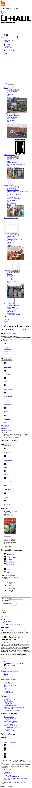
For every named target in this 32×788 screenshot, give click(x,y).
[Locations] (7, 35)
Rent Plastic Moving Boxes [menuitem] (14, 246)
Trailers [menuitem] (6, 88)
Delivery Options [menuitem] (11, 159)
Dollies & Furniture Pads (10, 705)
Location (4, 577)
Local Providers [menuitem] (11, 275)
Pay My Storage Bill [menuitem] (12, 200)
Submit (4, 612)
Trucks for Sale (8, 359)
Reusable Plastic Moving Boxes (12, 710)
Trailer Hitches (7, 404)
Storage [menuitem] (6, 185)
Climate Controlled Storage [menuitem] (14, 194)
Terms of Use (7, 775)
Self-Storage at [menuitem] (13, 190)
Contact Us (7, 682)
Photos (7, 349)
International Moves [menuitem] (12, 162)
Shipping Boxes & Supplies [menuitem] (14, 239)
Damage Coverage (9, 724)
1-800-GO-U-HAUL (10, 663)
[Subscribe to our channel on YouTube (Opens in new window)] (5, 757)
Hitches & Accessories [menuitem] (13, 97)
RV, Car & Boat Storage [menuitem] (13, 195)
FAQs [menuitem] (8, 95)
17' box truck (11, 585)
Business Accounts (9, 717)
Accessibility (7, 691)
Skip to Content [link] (5, 13)
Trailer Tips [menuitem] (10, 94)
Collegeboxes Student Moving (12, 727)
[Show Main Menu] (2, 15)
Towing (6, 114)
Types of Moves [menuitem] (11, 279)
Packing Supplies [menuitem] (11, 238)
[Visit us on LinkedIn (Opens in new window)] (5, 753)
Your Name (5, 600)
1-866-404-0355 (9, 621)
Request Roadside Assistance (10, 671)
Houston (6, 321)
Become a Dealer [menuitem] (8, 43)
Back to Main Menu (13, 89)
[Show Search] (4, 35)
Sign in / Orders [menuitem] (9, 50)
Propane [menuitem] (6, 303)
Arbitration (7, 772)
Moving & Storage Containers (14, 707)
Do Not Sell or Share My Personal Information (16, 778)
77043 (5, 322)
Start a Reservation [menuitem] (12, 91)
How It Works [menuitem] (11, 277)
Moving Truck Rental (9, 699)
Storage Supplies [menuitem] (11, 204)
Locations (8, 779)
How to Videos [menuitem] (11, 92)
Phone (4, 602)
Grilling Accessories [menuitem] (12, 308)
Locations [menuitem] (8, 44)
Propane (11, 303)
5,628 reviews (12, 333)
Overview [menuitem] (9, 274)
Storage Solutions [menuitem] (11, 245)
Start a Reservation (12, 117)
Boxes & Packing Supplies (11, 233)
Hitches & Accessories (10, 718)
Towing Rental (8, 703)
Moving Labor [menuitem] (8, 270)
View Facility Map (5, 351)
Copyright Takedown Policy (11, 776)
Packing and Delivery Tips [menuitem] (16, 164)
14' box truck (11, 583)
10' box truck (11, 582)
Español (6, 675)
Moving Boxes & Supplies (11, 722)
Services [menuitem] (9, 278)
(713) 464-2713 (5, 343)
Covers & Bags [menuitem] (11, 240)
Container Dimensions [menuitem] (13, 167)
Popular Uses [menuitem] (10, 161)
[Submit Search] (17, 37)
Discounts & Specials (9, 730)
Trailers (11, 88)
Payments (6, 686)
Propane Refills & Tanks (10, 725)
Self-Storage (7, 381)
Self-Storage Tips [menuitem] (11, 203)
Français (6, 674)
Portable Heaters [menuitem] (11, 311)
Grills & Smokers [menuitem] (11, 310)
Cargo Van (11, 590)
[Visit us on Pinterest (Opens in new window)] (5, 750)
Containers (20, 155)
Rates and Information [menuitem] (13, 158)
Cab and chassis (12, 587)
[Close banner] (2, 1)
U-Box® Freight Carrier (10, 742)
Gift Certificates (8, 729)
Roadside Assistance (9, 683)
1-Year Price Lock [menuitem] (8, 40)
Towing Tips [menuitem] (10, 120)
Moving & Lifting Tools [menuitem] (13, 242)
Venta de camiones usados (10, 721)
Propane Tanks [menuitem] (11, 313)
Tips (5, 688)
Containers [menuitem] (9, 155)
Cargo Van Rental (8, 701)
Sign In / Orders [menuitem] (8, 47)
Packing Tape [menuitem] (10, 243)
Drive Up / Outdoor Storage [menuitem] (14, 198)
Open (2, 11)
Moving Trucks (7, 367)
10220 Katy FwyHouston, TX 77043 (6, 429)
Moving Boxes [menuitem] (11, 236)
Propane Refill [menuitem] (11, 307)
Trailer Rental (7, 702)
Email (6, 603)
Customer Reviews (9, 692)
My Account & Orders (10, 685)
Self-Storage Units (8, 708)
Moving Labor (15, 270)
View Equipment (6, 595)
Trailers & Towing (8, 374)
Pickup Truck (12, 588)
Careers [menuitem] (6, 41)
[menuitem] (19, 117)
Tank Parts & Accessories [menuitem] (13, 314)
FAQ (5, 689)
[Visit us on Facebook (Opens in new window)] (5, 746)
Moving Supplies (8, 396)
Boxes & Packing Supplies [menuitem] (11, 218)
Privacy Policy (7, 773)
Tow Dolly (11, 592)
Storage (11, 185)
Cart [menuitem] (7, 46)
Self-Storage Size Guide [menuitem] (13, 197)
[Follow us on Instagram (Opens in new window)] (5, 748)
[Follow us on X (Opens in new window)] (5, 755)
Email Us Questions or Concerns (12, 624)
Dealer (5, 740)
